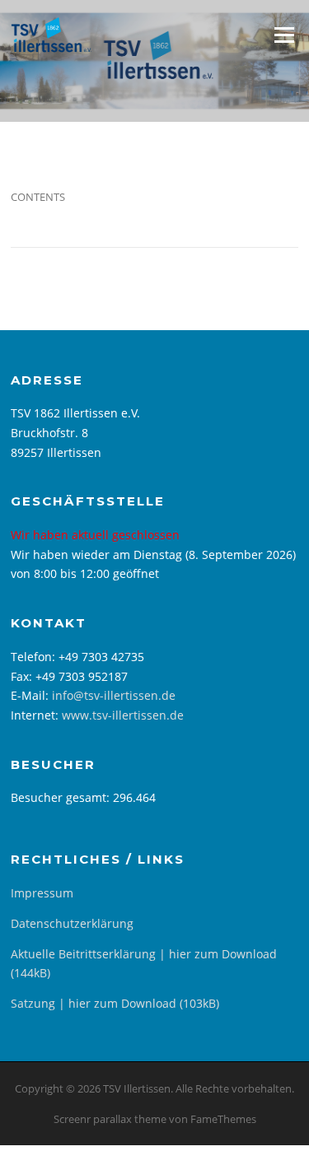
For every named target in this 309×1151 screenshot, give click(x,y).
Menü (283, 34)
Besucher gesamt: (62, 797)
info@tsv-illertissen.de (114, 695)
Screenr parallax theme (110, 1118)
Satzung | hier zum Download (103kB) (115, 1003)
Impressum (42, 893)
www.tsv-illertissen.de (123, 715)
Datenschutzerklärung (72, 923)
